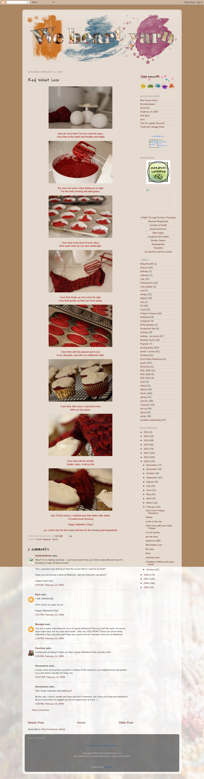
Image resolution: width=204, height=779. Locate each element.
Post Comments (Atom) (53, 729)
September (152, 477)
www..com (158, 136)
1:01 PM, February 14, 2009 (49, 615)
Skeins (143, 389)
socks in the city (154, 521)
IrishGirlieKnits (43, 556)
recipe (71, 530)
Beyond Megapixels (158, 221)
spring (143, 397)
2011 (146, 453)
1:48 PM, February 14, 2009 (49, 638)
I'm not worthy (153, 532)
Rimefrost (145, 367)
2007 (146, 579)
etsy (142, 302)
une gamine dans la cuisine (158, 252)
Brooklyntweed (147, 104)
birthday (144, 271)
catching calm (153, 557)
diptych (143, 298)
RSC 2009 (145, 374)
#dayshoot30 (146, 264)
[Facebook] (157, 88)
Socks (55, 539)
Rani (37, 594)
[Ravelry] (171, 88)
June (149, 490)
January (150, 569)
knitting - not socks (149, 336)
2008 (146, 575)
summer (144, 401)
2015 (146, 436)
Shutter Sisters (158, 240)
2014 (146, 440)
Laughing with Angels (158, 236)
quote (143, 363)
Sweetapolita (158, 244)
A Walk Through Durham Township (158, 217)
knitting (143, 332)
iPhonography (147, 325)
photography (146, 347)
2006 (146, 583)
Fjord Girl (145, 108)
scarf (142, 382)
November (151, 469)
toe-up (143, 408)
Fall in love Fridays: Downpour (155, 511)
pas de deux (152, 536)
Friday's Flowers (148, 313)
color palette (146, 287)
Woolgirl (39, 624)
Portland (144, 355)
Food (38, 539)
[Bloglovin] (164, 88)
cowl (142, 290)
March (149, 503)
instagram (145, 321)
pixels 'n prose (147, 351)
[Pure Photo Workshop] (158, 183)
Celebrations (146, 283)
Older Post (126, 722)
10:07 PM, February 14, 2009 (50, 677)
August (150, 482)
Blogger (108, 767)
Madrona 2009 (153, 541)
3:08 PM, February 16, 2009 (49, 704)
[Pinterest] (150, 88)
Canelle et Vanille (158, 225)
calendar (144, 275)
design (143, 294)
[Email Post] (70, 536)
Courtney (40, 648)
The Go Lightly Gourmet (152, 123)
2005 (146, 587)
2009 (146, 461)
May (148, 494)
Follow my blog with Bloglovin (102, 745)
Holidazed (145, 317)
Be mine (150, 549)
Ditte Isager (158, 233)
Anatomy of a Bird (149, 112)
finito (148, 553)
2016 (146, 432)
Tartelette (158, 248)
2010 (146, 457)
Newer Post (36, 722)
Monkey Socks (147, 340)
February (151, 507)
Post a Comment (40, 710)
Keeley (149, 517)
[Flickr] (143, 88)
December (151, 465)
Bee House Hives (149, 100)
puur (142, 119)
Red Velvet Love (154, 545)
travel (143, 412)
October (150, 473)
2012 (146, 449)
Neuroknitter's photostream (162, 144)
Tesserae (145, 405)
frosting (95, 530)
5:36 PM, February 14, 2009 (49, 656)
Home (81, 722)
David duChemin (158, 229)
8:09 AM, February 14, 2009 (49, 585)
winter (143, 416)
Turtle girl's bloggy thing (152, 127)
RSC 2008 (145, 370)
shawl (143, 385)
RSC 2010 (145, 378)
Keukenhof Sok (148, 328)
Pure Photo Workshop (151, 359)
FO (141, 306)
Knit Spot (144, 115)
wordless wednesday (150, 420)
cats (142, 279)
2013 (146, 445)
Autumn (144, 267)
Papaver (47, 539)
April (148, 498)
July (148, 486)
